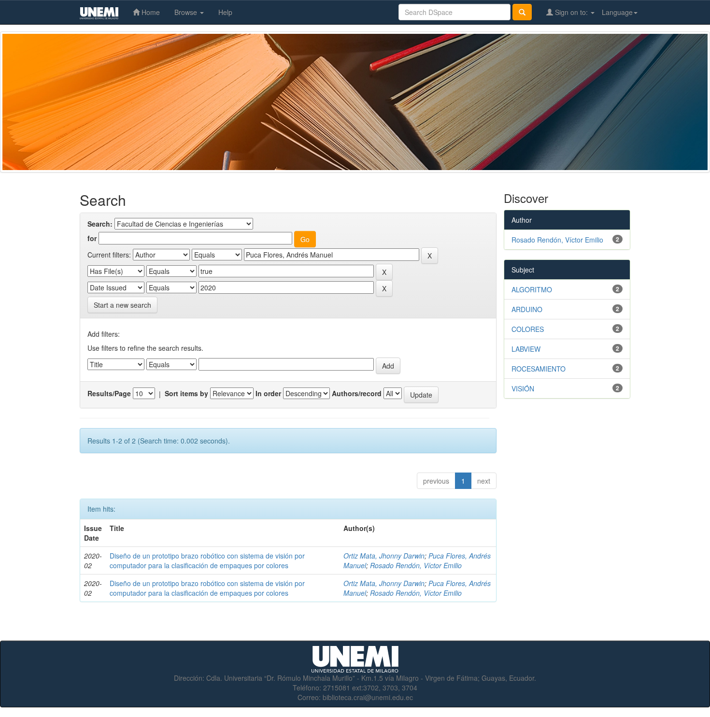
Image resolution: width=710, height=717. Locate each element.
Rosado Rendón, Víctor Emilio (416, 565)
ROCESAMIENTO (538, 368)
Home (150, 12)
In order (268, 393)
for (92, 238)
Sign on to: (571, 12)
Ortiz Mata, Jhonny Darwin (384, 555)
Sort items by (186, 393)
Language (617, 12)
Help (225, 12)
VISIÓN (522, 388)
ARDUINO (526, 309)
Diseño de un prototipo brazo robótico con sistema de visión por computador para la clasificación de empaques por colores (207, 560)
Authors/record (357, 393)
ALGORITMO (531, 289)
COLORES (527, 329)
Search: (100, 224)
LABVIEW (525, 349)
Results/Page (109, 393)
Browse (186, 12)
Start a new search (122, 305)
